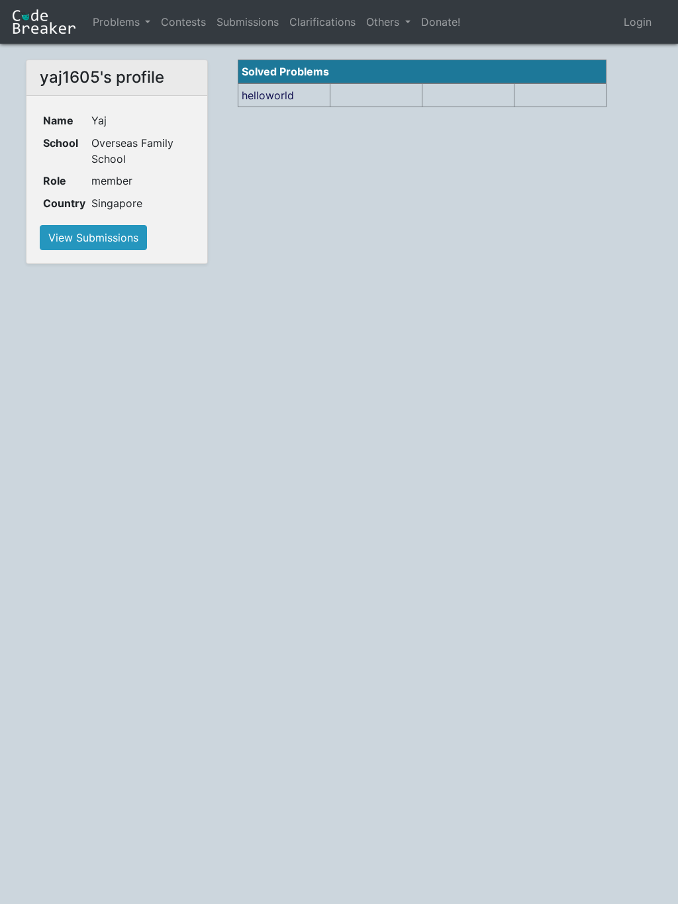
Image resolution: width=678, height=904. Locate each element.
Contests (183, 21)
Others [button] (384, 21)
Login (638, 21)
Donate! (440, 21)
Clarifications (322, 21)
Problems (116, 21)
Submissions (248, 21)
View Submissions (93, 237)
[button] (148, 22)
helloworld (268, 95)
